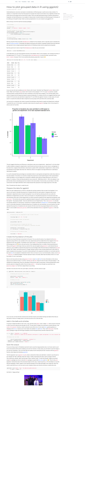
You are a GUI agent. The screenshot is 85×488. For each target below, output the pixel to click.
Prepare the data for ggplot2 (67, 14)
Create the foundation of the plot (68, 16)
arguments (25, 352)
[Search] (68, 1)
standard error (44, 202)
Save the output (65, 19)
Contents (64, 13)
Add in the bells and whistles (67, 17)
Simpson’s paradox (14, 43)
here (12, 252)
